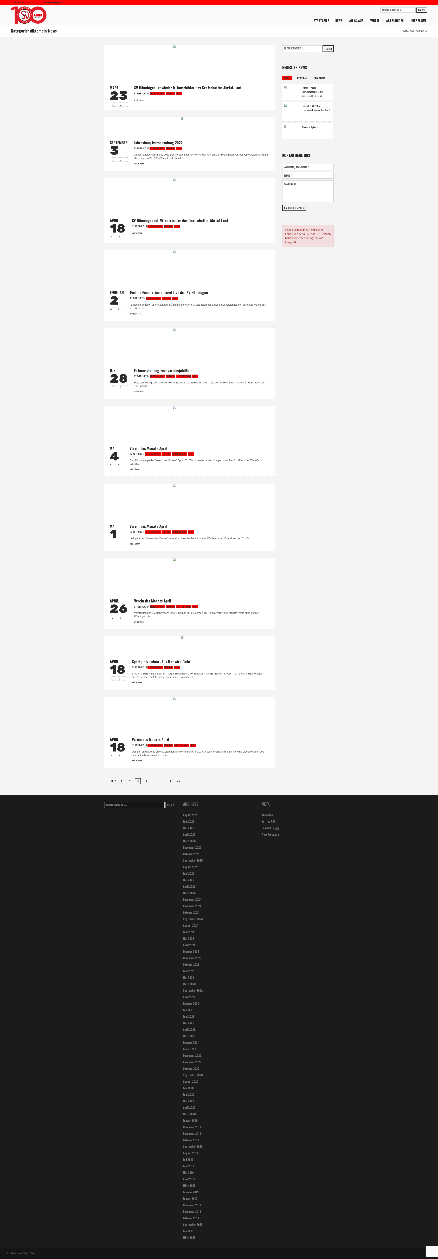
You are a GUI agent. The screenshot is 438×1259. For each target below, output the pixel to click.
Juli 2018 (188, 1231)
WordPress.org (270, 834)
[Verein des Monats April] (190, 423)
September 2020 (193, 1075)
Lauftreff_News (184, 376)
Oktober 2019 (191, 1140)
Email (288, 175)
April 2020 (189, 1108)
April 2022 (189, 997)
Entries (269, 821)
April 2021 (189, 1029)
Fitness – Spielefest (311, 127)
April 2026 (189, 834)
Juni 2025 (188, 873)
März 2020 (189, 1114)
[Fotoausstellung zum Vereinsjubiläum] (190, 345)
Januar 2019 (190, 1199)
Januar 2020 (190, 1121)
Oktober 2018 (191, 1218)
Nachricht (290, 183)
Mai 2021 (188, 1023)
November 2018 (192, 1212)
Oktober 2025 (191, 854)
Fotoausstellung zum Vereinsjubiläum (163, 370)
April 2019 (189, 1179)
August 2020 (190, 1082)
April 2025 (189, 886)
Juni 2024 (189, 932)
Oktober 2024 (191, 912)
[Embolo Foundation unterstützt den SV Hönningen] (190, 267)
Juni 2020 (188, 1095)
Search (421, 10)
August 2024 (190, 925)
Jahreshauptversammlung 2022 (158, 142)
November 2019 (192, 1134)
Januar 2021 (190, 1049)
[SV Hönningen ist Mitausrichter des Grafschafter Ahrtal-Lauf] (190, 195)
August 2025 (190, 867)
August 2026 (190, 815)
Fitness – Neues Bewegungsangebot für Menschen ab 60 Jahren (312, 92)
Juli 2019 (188, 1160)
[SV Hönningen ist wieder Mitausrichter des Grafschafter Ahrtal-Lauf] (190, 62)
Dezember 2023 (192, 958)
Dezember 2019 (192, 1127)
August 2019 (190, 1153)
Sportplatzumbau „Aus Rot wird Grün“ (162, 661)
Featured (170, 93)
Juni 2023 (188, 971)
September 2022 (193, 990)
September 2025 (193, 860)
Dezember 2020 (192, 1056)
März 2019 (189, 1186)
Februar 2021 (191, 1042)
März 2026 (189, 841)
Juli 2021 (188, 1010)
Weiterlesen (139, 100)
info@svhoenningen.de (54, 2)
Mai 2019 (188, 1173)
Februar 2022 (191, 1003)
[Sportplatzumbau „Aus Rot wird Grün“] (189, 644)
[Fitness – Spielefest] (292, 131)
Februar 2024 (191, 951)
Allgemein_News (418, 30)
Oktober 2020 (191, 1069)
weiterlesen (139, 163)
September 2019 (192, 1147)
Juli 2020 (188, 1088)
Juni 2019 (188, 1166)
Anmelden (267, 815)
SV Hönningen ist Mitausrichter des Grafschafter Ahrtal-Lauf (180, 220)
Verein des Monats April (148, 448)
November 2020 (192, 1062)
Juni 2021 (188, 1016)
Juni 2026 (188, 821)
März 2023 (189, 984)
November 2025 (192, 847)
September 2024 (193, 919)
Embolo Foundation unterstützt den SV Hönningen (169, 292)
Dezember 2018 (192, 1205)
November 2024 (192, 906)
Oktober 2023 (191, 964)
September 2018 (192, 1225)
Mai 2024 (188, 938)
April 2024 (189, 945)
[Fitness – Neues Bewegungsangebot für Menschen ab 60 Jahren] (292, 91)
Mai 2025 (188, 880)
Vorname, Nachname (296, 167)
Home (405, 30)
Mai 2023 (188, 977)
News (179, 93)
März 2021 (189, 1036)
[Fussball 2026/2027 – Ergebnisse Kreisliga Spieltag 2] (292, 111)
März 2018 (189, 1238)
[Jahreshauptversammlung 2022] (189, 125)
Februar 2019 (191, 1192)
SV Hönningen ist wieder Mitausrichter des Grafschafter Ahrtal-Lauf (187, 87)
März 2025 (189, 893)
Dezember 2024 (192, 899)
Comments (270, 828)
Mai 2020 (188, 1101)
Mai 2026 (188, 828)
